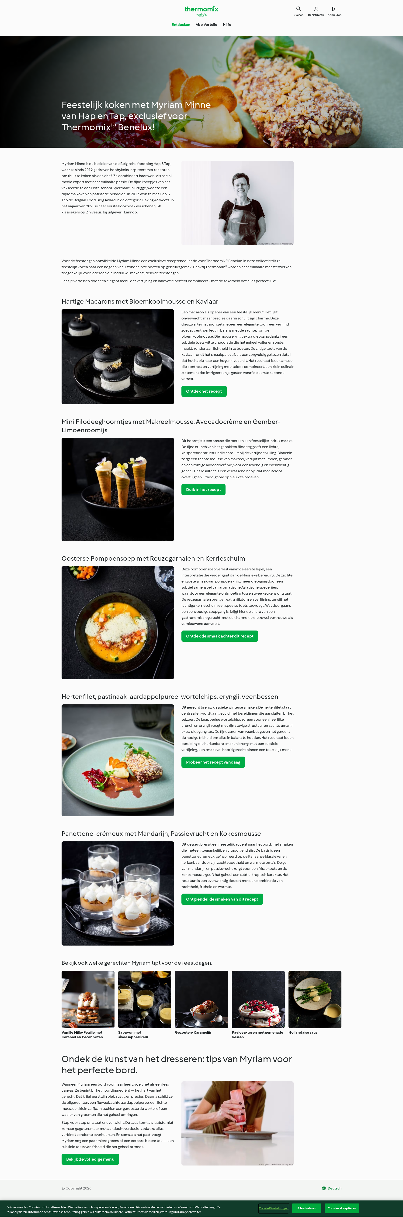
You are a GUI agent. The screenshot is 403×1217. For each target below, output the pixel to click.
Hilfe (227, 24)
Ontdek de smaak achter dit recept (220, 636)
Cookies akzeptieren (342, 1208)
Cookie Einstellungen (274, 1208)
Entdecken (181, 24)
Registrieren (316, 15)
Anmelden (334, 15)
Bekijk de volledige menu (90, 1159)
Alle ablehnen (306, 1208)
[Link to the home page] (201, 11)
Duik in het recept (203, 489)
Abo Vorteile (206, 24)
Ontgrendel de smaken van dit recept (222, 899)
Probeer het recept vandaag (213, 762)
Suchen (298, 15)
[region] (201, 1208)
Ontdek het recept (204, 391)
